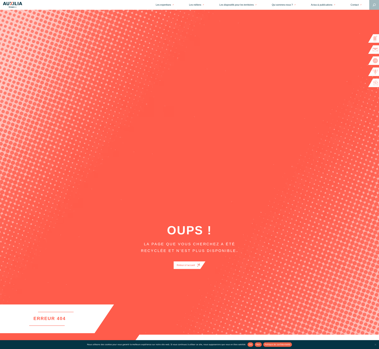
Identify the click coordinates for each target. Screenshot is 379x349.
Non (258, 344)
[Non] (375, 344)
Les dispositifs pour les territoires (236, 5)
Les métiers (195, 5)
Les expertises (163, 5)
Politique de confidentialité (277, 344)
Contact (355, 5)
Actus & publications (321, 5)
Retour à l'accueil (186, 265)
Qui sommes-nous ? (282, 5)
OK (250, 344)
